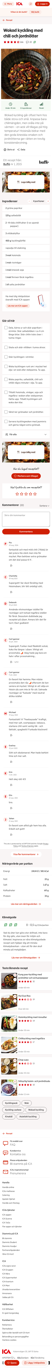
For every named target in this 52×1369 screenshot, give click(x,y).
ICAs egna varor (9, 1266)
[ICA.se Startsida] (20, 4)
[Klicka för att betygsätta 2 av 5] (21, 494)
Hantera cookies (9, 1340)
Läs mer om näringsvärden (24, 904)
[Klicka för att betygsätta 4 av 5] (30, 494)
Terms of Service (27, 846)
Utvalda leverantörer (11, 1289)
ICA (4, 1261)
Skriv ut (11, 149)
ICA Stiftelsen (8, 1309)
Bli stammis (7, 1238)
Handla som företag (10, 1203)
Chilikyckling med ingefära (31, 1038)
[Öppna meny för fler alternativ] (15, 979)
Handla (5, 1182)
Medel (41, 108)
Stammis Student (9, 1242)
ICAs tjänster (8, 1210)
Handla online (8, 1187)
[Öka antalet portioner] (48, 201)
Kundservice (8, 1320)
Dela (23, 149)
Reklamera (7, 1325)
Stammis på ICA (10, 1233)
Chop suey (23, 1059)
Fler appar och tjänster (12, 1226)
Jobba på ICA (7, 1297)
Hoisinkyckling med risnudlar (32, 1017)
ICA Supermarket (9, 1277)
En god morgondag (10, 1313)
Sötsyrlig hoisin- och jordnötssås (34, 1081)
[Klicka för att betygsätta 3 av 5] (26, 494)
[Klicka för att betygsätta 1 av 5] (17, 494)
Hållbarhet (7, 1304)
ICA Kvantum (7, 1281)
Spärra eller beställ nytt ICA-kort (16, 1333)
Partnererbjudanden (11, 1250)
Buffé (6, 164)
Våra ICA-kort (8, 1254)
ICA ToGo (6, 1222)
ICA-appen (6, 1215)
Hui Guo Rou (24, 995)
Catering (6, 1195)
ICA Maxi (6, 1285)
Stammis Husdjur (9, 1246)
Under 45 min (10, 108)
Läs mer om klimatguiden (24, 957)
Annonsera (7, 1293)
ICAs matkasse (8, 1191)
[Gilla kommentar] (11, 565)
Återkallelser (7, 1329)
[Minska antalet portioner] (29, 201)
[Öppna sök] (30, 4)
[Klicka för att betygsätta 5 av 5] (35, 494)
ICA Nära (6, 1274)
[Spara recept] (15, 975)
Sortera (43, 505)
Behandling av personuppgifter (15, 1336)
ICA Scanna (7, 1219)
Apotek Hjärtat (8, 1199)
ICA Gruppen (7, 1270)
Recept (9, 20)
